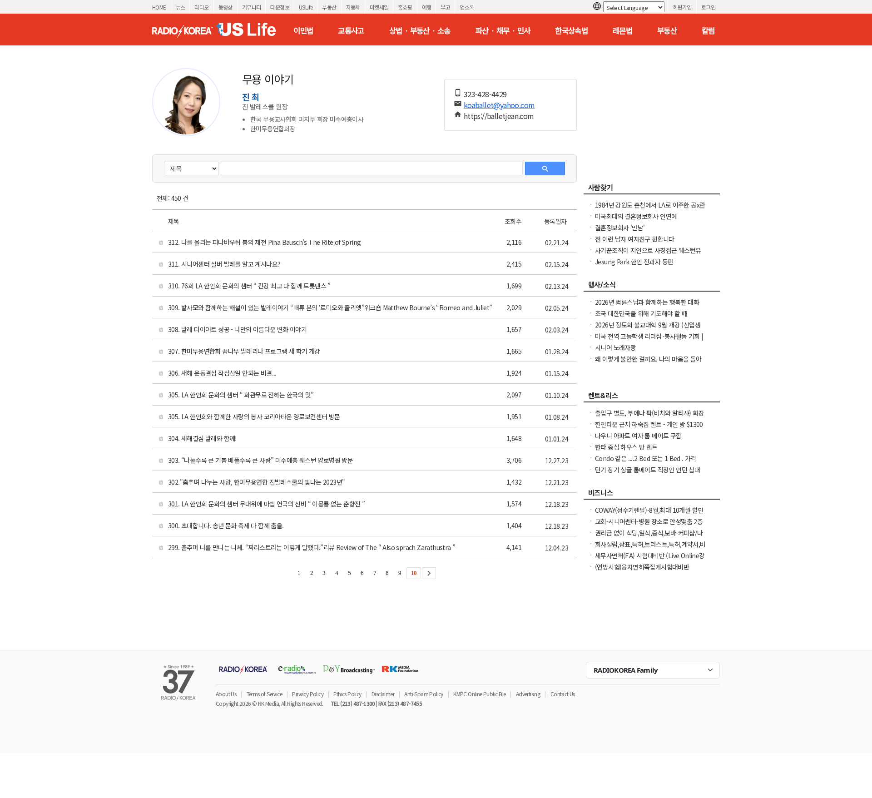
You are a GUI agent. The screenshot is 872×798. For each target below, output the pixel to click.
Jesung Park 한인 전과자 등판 (634, 261)
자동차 (353, 7)
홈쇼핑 (405, 7)
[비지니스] (651, 495)
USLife (305, 7)
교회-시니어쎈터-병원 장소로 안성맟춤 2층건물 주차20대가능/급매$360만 (649, 526)
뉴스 (180, 7)
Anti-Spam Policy (423, 694)
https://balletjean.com (499, 115)
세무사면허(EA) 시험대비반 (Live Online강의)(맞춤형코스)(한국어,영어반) (650, 560)
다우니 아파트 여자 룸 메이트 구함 (638, 435)
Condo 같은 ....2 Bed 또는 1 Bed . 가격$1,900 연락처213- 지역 (645, 463)
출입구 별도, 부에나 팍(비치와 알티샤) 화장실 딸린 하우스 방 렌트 (649, 417)
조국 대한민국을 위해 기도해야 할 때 (641, 313)
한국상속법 (571, 30)
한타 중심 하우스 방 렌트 (626, 446)
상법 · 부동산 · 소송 (420, 30)
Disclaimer (383, 694)
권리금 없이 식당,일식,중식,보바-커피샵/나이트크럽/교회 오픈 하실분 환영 (649, 537)
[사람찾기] (651, 189)
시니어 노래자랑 (615, 347)
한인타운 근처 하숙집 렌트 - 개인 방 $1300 (649, 424)
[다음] (429, 573)
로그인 (708, 7)
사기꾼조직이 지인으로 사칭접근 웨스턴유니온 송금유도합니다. (648, 255)
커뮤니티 (251, 7)
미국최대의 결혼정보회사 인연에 (636, 216)
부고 (445, 7)
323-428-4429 (485, 94)
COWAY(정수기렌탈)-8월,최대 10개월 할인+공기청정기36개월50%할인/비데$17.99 (649, 515)
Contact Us (562, 694)
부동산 (329, 7)
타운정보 (279, 7)
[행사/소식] (651, 287)
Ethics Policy (347, 694)
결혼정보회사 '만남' (619, 227)
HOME (159, 7)
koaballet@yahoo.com (499, 104)
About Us (226, 694)
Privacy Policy (307, 694)
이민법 (303, 30)
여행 (426, 7)
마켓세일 (379, 7)
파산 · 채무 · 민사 (503, 30)
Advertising (528, 694)
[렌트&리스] (651, 398)
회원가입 (682, 7)
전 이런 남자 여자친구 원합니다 (634, 238)
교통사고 (351, 30)
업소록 (467, 7)
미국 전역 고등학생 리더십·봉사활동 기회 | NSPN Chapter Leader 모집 (649, 341)
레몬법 (622, 30)
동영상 (225, 7)
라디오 (201, 7)
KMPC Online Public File (479, 694)
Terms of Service (264, 694)
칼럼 (708, 30)
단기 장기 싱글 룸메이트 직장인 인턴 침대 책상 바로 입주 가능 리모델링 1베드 (647, 474)
